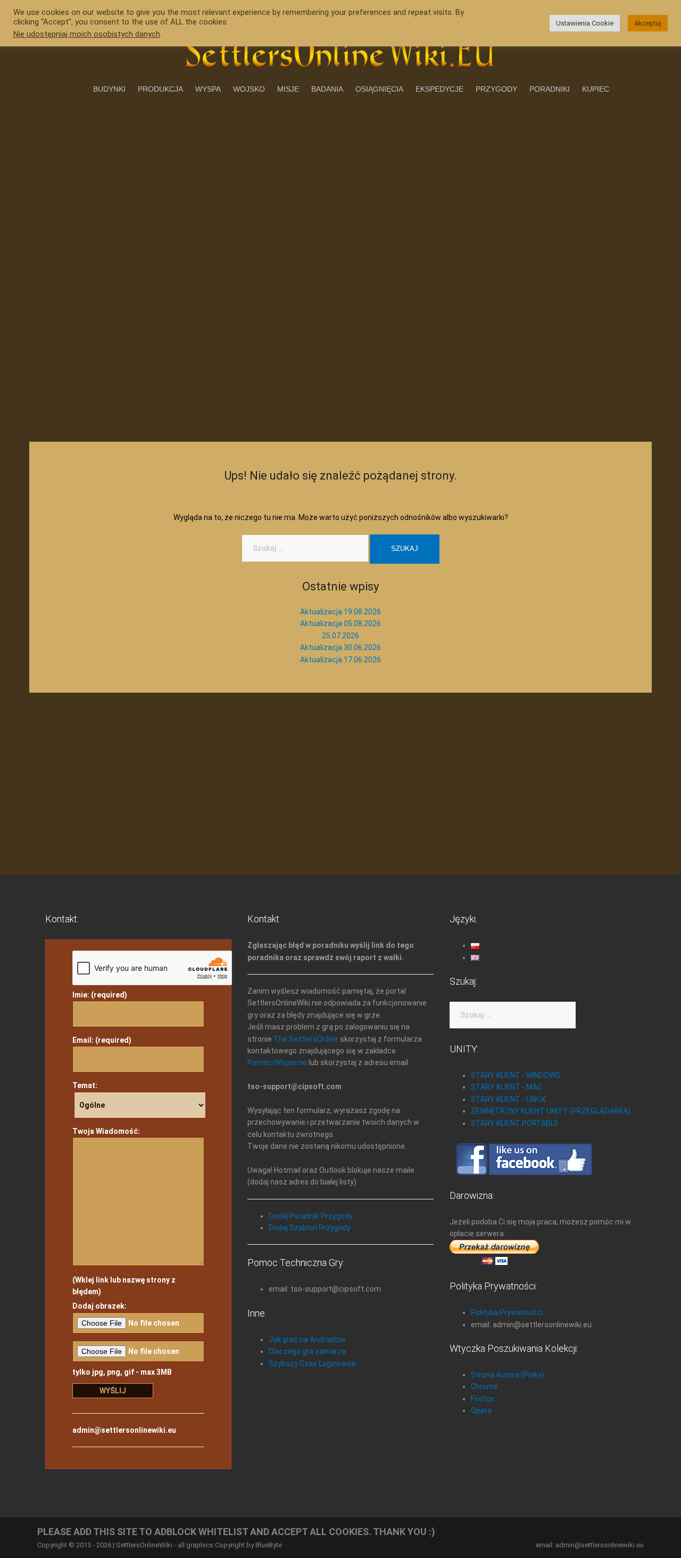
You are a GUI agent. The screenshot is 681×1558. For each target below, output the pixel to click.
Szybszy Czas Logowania (312, 1363)
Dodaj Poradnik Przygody (311, 1216)
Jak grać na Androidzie (307, 1339)
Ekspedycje (439, 89)
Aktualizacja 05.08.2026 (340, 623)
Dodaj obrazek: (99, 1306)
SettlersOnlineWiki (144, 1545)
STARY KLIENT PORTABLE (515, 1123)
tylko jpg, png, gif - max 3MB (122, 1372)
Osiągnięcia (379, 89)
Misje (288, 89)
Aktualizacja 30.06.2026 (340, 647)
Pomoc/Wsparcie (277, 1062)
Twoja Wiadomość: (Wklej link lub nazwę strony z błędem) (124, 1211)
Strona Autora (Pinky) (507, 1374)
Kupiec (595, 89)
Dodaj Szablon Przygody (310, 1227)
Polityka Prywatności (507, 1312)
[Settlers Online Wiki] (340, 49)
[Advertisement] (340, 179)
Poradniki (549, 89)
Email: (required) (101, 1040)
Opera (481, 1410)
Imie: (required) (99, 995)
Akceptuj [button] (647, 23)
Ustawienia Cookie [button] (584, 23)
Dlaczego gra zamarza (307, 1351)
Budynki (109, 89)
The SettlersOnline (305, 1039)
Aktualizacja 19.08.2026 (340, 611)
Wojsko (249, 89)
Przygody (496, 89)
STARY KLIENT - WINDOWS (515, 1075)
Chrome (484, 1386)
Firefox (482, 1398)
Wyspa (208, 89)
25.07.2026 (340, 635)
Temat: (84, 1085)
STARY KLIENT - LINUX (508, 1099)
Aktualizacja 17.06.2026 (340, 659)
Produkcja (160, 89)
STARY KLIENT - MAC (506, 1087)
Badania (327, 89)
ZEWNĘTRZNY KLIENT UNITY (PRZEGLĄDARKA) (550, 1111)
